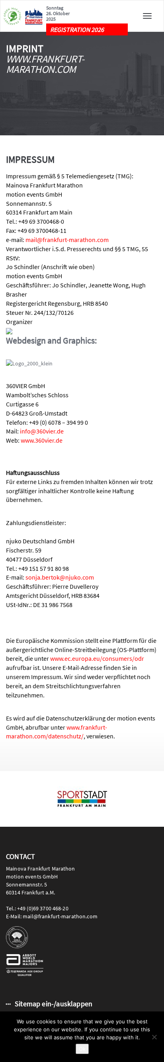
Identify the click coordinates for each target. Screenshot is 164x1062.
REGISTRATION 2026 (77, 29)
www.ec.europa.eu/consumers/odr (97, 658)
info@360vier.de (42, 431)
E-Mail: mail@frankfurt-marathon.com (52, 916)
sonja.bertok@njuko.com (59, 577)
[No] (154, 1037)
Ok (82, 1049)
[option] (82, 799)
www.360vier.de (41, 440)
